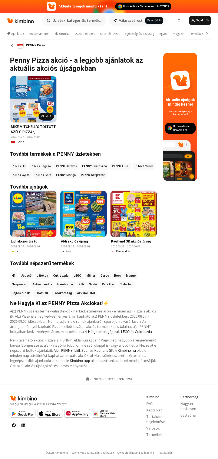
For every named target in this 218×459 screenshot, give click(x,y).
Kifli (81, 284)
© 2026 (57, 453)
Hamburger (65, 284)
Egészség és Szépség (139, 34)
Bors (117, 275)
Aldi (56, 350)
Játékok (42, 275)
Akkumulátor (86, 293)
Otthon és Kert (85, 34)
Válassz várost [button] (131, 20)
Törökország (62, 293)
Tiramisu (41, 293)
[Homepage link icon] (87, 379)
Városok (153, 428)
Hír (14, 275)
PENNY (67, 350)
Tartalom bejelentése (155, 419)
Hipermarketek (39, 34)
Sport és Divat (110, 34)
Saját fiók (202, 20)
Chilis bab (126, 284)
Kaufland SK (103, 350)
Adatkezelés (165, 453)
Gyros (104, 275)
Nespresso (19, 284)
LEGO (77, 275)
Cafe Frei (108, 284)
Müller (90, 275)
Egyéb (163, 34)
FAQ (149, 403)
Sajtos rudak (21, 293)
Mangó (131, 275)
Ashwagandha (42, 284)
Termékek (196, 34)
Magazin (178, 34)
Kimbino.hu (127, 350)
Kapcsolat (154, 410)
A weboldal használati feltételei (136, 453)
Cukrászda (61, 275)
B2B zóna (188, 415)
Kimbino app (80, 360)
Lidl (77, 350)
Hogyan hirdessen (188, 406)
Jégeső (26, 275)
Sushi (93, 284)
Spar (85, 350)
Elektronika (62, 34)
